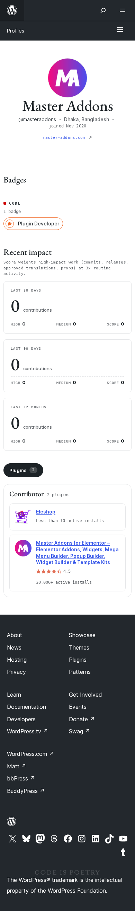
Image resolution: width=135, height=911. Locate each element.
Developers (21, 719)
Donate (82, 719)
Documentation (26, 706)
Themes (79, 647)
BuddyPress (26, 790)
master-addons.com (65, 137)
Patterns (80, 671)
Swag (79, 731)
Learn (14, 694)
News (14, 647)
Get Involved (85, 694)
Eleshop (45, 512)
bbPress (21, 778)
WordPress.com (30, 753)
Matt (16, 766)
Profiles (15, 31)
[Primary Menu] (119, 30)
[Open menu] (124, 10)
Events (78, 706)
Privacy (16, 671)
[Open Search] (103, 10)
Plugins (22, 470)
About (14, 635)
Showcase (82, 635)
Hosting (17, 659)
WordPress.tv (27, 731)
